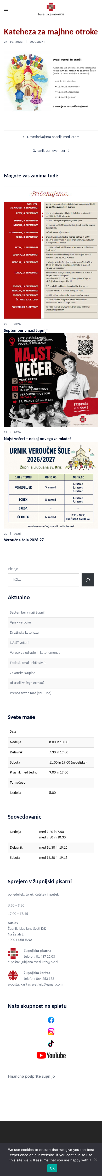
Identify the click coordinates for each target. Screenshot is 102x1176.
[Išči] (88, 579)
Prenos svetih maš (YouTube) (30, 693)
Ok (52, 1168)
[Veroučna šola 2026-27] (51, 485)
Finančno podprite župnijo (31, 1077)
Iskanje (13, 569)
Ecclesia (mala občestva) (28, 663)
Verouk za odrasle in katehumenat (35, 653)
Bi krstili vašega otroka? (27, 683)
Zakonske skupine (22, 673)
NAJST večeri (19, 643)
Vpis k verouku (20, 623)
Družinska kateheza (24, 633)
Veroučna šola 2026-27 (24, 540)
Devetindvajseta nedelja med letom (53, 137)
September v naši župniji (26, 331)
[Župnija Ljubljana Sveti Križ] (51, 11)
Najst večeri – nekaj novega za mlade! (37, 439)
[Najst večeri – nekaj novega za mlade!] (51, 380)
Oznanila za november (49, 151)
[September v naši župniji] (51, 252)
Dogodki (37, 42)
